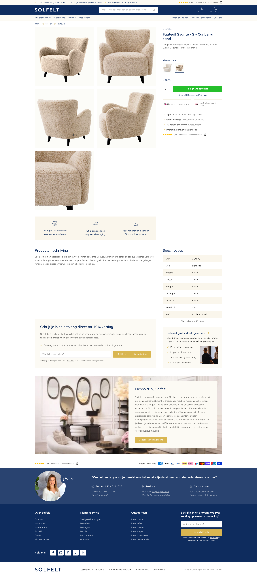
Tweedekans (59, 18)
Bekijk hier (70, 361)
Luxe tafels (136, 523)
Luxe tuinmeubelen (140, 539)
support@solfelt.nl (160, 491)
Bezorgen (85, 527)
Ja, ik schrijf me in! (201, 532)
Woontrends (41, 527)
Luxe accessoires (139, 535)
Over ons (218, 18)
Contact (39, 535)
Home (38, 24)
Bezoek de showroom (201, 18)
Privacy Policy (142, 569)
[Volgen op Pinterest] (68, 552)
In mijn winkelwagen (198, 88)
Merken (70, 18)
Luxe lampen (137, 531)
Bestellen (85, 523)
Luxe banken (137, 519)
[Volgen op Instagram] (60, 552)
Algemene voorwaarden (119, 569)
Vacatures (40, 523)
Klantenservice (42, 539)
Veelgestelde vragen (90, 519)
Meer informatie (189, 47)
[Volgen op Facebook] (53, 552)
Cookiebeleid (159, 569)
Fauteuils (61, 24)
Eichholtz (167, 29)
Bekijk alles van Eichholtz (151, 439)
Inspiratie (83, 18)
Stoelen (49, 24)
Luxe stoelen (137, 527)
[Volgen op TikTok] (75, 552)
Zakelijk (38, 531)
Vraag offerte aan (180, 18)
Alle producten (41, 18)
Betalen (84, 531)
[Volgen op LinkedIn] (83, 552)
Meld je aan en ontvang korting (132, 354)
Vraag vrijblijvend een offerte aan (192, 95)
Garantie (84, 539)
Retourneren (86, 535)
